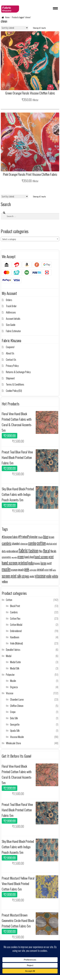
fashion (33, 550)
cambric (6, 543)
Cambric (14, 612)
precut (40, 569)
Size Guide (10, 325)
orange (14, 570)
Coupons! (10, 347)
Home (7, 17)
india (31, 562)
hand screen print (44, 556)
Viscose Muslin (17, 737)
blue (45, 536)
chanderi (16, 543)
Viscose (9, 693)
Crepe (13, 712)
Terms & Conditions (15, 384)
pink (26, 569)
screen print (9, 576)
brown (51, 537)
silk (19, 575)
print (46, 570)
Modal (8, 656)
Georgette (15, 724)
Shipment (10, 378)
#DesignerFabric (10, 537)
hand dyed (29, 556)
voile (49, 575)
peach (21, 569)
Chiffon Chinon (16, 706)
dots (4, 551)
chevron (24, 543)
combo (32, 543)
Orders (9, 300)
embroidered (12, 551)
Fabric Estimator (13, 331)
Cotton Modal (16, 625)
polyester (33, 569)
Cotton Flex (15, 618)
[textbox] (30, 239)
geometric (6, 557)
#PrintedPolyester (28, 536)
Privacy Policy (12, 366)
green (20, 556)
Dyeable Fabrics (13, 650)
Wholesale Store (13, 743)
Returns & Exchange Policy (18, 372)
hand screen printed (15, 562)
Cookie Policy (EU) (14, 391)
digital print (51, 543)
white (55, 575)
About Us (10, 353)
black (40, 537)
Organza (14, 687)
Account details (13, 319)
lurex (43, 562)
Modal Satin (15, 662)
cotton (41, 543)
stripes (25, 575)
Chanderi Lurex (17, 699)
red (50, 569)
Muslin (13, 681)
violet (32, 576)
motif (49, 563)
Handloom (14, 637)
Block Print (15, 606)
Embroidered (16, 631)
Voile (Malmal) (16, 643)
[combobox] (30, 239)
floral (46, 550)
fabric (23, 550)
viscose (40, 575)
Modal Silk (14, 668)
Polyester (10, 675)
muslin (6, 569)
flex (41, 551)
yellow (5, 581)
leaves (37, 563)
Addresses (11, 312)
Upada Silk (15, 730)
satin (54, 570)
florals (53, 551)
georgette (14, 557)
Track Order (11, 306)
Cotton (9, 600)
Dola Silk (14, 718)
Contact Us (11, 359)
